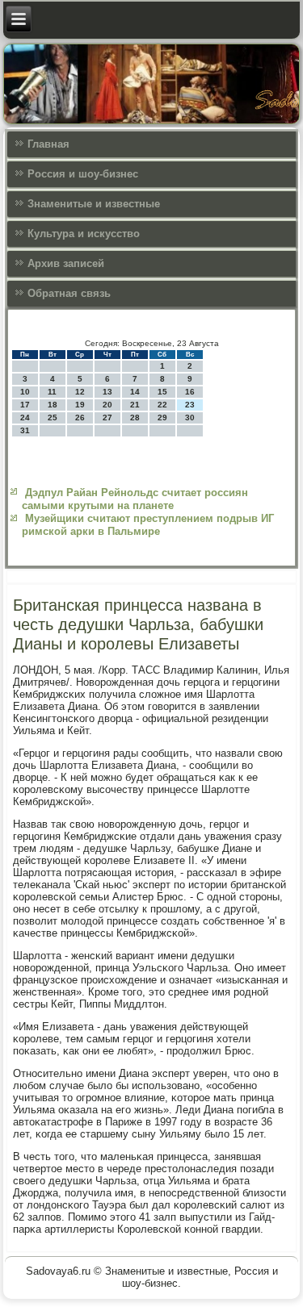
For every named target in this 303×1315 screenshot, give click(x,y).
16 (190, 391)
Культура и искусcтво (83, 234)
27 (107, 417)
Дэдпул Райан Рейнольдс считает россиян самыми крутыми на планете (135, 498)
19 (80, 404)
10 (25, 391)
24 (25, 417)
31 (25, 430)
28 (135, 417)
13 (107, 391)
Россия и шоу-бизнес (82, 174)
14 (135, 391)
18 (52, 404)
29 (162, 417)
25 (52, 417)
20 (107, 404)
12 (80, 391)
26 (80, 417)
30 (190, 417)
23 (190, 404)
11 (52, 391)
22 (162, 404)
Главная (48, 144)
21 (135, 404)
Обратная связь (69, 293)
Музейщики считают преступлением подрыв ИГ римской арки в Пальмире (148, 524)
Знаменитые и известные (93, 204)
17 (25, 404)
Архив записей (65, 263)
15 (162, 391)
